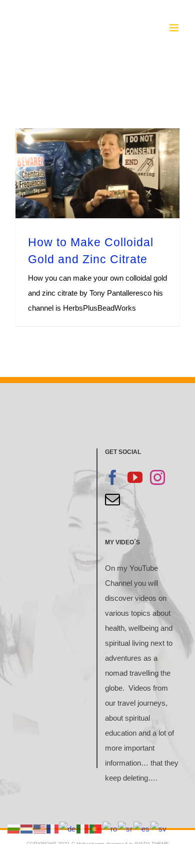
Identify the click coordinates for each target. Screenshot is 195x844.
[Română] (110, 828)
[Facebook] (112, 477)
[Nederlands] (27, 828)
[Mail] (112, 499)
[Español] (142, 828)
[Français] (53, 828)
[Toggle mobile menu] (175, 27)
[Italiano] (83, 828)
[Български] (14, 828)
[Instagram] (157, 477)
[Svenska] (159, 828)
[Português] (96, 828)
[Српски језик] (126, 828)
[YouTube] (135, 477)
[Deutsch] (68, 828)
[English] (40, 828)
